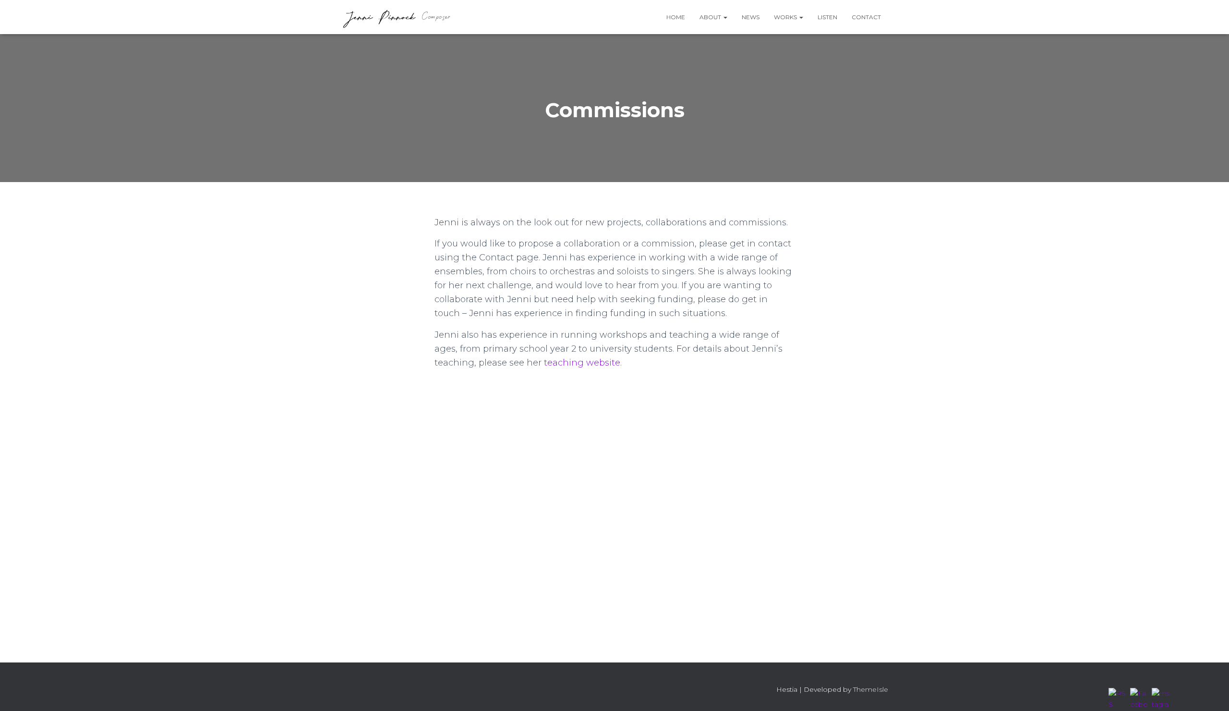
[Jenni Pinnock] (396, 17)
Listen (827, 17)
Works (786, 17)
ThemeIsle (870, 689)
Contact (866, 17)
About (711, 17)
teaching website (582, 362)
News (750, 17)
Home (675, 17)
